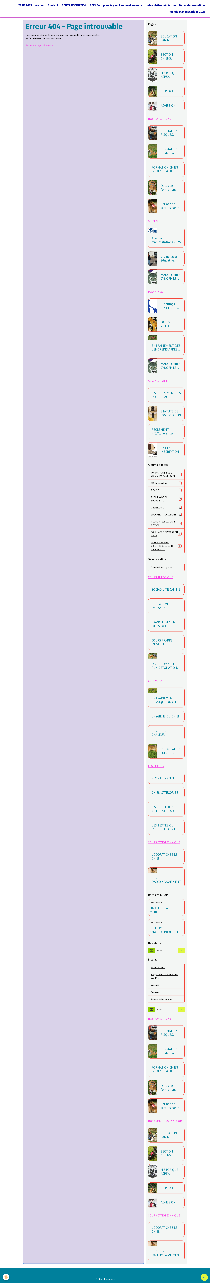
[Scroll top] (204, 1277)
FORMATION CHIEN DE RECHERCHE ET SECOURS (165, 169)
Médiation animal (166, 483)
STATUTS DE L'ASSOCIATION (171, 413)
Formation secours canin (170, 206)
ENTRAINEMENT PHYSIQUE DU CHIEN (166, 700)
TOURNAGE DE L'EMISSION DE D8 (166, 534)
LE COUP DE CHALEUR (160, 733)
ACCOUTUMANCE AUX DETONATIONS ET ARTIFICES (165, 666)
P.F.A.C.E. (166, 490)
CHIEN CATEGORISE (165, 793)
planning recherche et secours (122, 5)
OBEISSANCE (166, 507)
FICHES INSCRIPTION (73, 5)
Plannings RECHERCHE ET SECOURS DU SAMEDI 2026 (169, 306)
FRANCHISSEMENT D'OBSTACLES (164, 624)
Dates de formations (192, 5)
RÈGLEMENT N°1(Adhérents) (162, 431)
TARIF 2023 (25, 5)
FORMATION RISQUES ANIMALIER (169, 133)
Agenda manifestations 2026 (187, 11)
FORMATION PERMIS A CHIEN (169, 151)
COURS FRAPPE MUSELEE (162, 642)
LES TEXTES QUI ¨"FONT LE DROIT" (164, 827)
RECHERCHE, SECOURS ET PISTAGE (166, 523)
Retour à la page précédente (39, 45)
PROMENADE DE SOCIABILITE (166, 499)
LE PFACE (167, 91)
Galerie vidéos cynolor (161, 567)
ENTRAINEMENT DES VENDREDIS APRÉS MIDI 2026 (166, 348)
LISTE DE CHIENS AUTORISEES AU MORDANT (163, 809)
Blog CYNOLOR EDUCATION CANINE (164, 976)
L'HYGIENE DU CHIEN (166, 716)
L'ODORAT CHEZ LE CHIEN (164, 856)
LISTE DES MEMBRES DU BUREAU (166, 395)
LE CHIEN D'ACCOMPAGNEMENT (166, 880)
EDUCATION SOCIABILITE (166, 514)
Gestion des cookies (105, 1279)
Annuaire (155, 991)
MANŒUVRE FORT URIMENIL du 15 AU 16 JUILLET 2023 (166, 546)
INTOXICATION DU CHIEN (171, 751)
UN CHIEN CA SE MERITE (161, 910)
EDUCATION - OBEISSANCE (160, 606)
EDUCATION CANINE (169, 38)
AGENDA (95, 5)
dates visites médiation (161, 5)
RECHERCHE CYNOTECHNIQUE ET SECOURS (164, 930)
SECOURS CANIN (163, 778)
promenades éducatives (169, 258)
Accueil (39, 5)
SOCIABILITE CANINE (166, 589)
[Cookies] (6, 1277)
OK (181, 950)
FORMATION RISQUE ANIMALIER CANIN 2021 (166, 474)
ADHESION (168, 106)
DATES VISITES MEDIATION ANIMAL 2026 (170, 324)
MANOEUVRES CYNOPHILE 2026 (170, 277)
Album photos (158, 967)
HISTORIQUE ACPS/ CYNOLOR (169, 75)
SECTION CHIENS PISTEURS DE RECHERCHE (170, 56)
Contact (53, 5)
